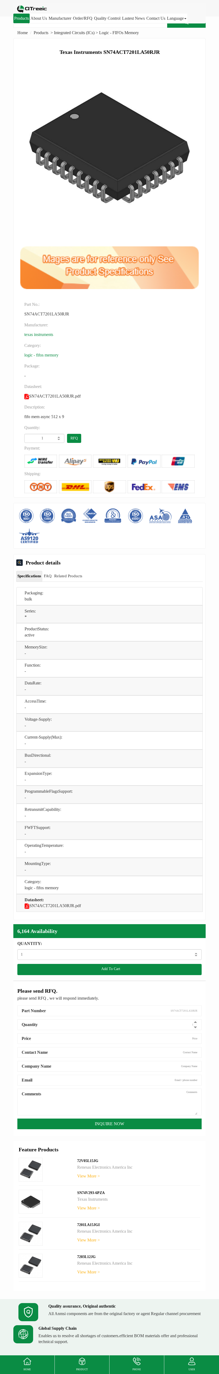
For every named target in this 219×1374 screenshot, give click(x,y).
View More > (88, 1176)
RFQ (74, 438)
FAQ (48, 576)
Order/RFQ (82, 18)
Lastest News (133, 18)
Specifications (29, 576)
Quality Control (107, 18)
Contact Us (155, 18)
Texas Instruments (38, 334)
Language (175, 18)
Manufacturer (60, 18)
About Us (38, 18)
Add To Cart (109, 969)
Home (22, 32)
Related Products (68, 576)
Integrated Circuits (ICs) (74, 32)
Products (21, 18)
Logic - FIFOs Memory (119, 32)
